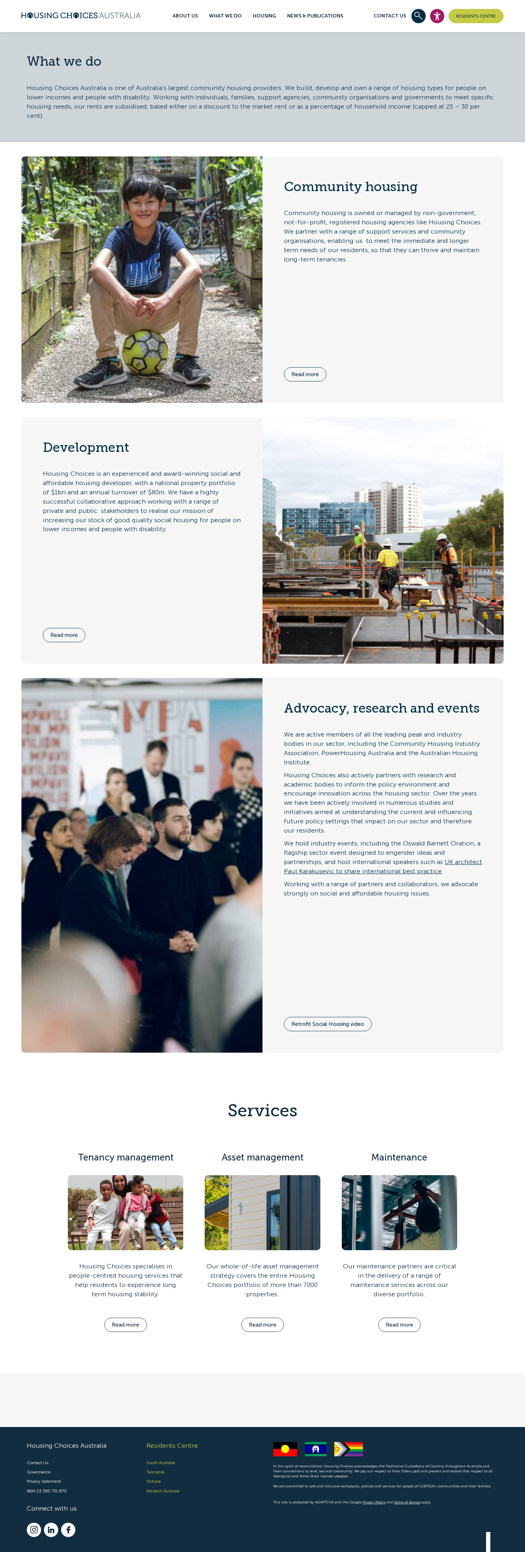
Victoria (153, 1481)
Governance (39, 1471)
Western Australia (163, 1490)
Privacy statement (44, 1481)
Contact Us (390, 16)
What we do (225, 16)
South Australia (160, 1462)
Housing (264, 16)
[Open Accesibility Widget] (437, 16)
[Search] (418, 16)
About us (185, 16)
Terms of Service (407, 1502)
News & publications (315, 16)
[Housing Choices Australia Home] (80, 14)
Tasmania (155, 1471)
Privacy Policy (373, 1502)
